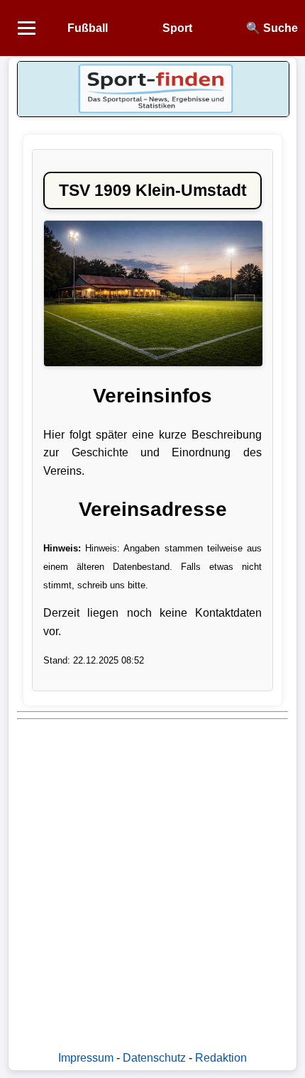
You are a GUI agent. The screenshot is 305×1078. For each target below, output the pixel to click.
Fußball (87, 28)
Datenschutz (154, 1058)
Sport (177, 28)
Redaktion (221, 1058)
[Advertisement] (152, 877)
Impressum (85, 1058)
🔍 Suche (272, 28)
